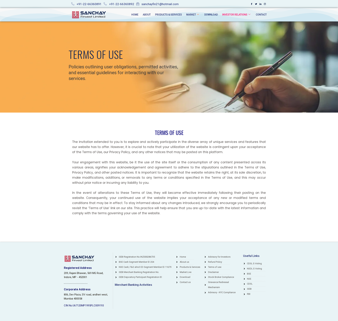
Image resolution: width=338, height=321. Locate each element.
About (147, 14)
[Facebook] (251, 4)
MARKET (191, 14)
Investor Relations (234, 14)
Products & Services (168, 14)
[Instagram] (265, 4)
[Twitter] (256, 4)
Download (211, 14)
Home (134, 14)
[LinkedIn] (260, 4)
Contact (261, 14)
